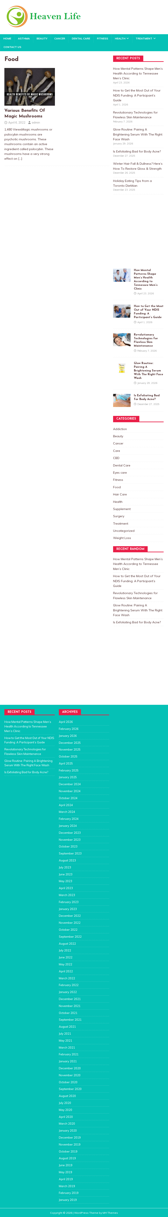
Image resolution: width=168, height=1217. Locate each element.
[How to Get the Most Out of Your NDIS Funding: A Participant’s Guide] (122, 315)
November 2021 (69, 1006)
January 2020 (68, 1130)
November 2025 (69, 749)
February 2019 (69, 1193)
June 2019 (65, 1165)
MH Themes (110, 1212)
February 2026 (69, 729)
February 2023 (69, 902)
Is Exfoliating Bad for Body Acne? (137, 151)
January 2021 (68, 1061)
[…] (20, 159)
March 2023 (67, 895)
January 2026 (68, 735)
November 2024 (69, 791)
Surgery (118, 516)
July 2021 (65, 1033)
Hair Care (120, 494)
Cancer (59, 38)
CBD (116, 458)
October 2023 (68, 846)
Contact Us (12, 47)
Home (7, 38)
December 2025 (70, 742)
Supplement (122, 509)
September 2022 (70, 936)
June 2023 (65, 874)
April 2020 (66, 1117)
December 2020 (70, 1068)
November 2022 (69, 922)
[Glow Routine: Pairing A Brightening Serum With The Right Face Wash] (122, 372)
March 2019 (67, 1186)
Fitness (102, 38)
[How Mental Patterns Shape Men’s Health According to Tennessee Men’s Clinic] (122, 279)
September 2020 (70, 1089)
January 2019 (68, 1200)
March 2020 (67, 1123)
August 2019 (67, 1158)
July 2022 (65, 950)
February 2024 (69, 818)
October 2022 (68, 929)
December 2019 (70, 1137)
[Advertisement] (140, 235)
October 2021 (68, 1013)
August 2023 (67, 860)
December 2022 (70, 915)
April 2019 (66, 1179)
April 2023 (66, 888)
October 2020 (68, 1082)
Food (117, 487)
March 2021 (67, 1047)
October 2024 (68, 798)
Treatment (144, 38)
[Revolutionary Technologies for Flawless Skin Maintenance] (122, 344)
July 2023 (65, 867)
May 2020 (65, 1110)
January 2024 (68, 825)
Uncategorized (124, 531)
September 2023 (70, 853)
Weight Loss (122, 538)
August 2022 (67, 943)
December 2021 (70, 999)
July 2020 (65, 1103)
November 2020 (69, 1075)
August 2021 (67, 1026)
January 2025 (68, 777)
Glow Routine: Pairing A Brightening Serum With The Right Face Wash (137, 134)
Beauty (42, 38)
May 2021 (65, 1040)
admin (36, 122)
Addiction (120, 429)
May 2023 (65, 881)
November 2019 (69, 1144)
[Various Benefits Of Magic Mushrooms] (29, 103)
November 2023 (69, 839)
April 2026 (66, 722)
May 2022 (65, 964)
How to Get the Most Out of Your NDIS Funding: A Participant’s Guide (137, 95)
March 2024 (67, 812)
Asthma (24, 38)
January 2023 (68, 909)
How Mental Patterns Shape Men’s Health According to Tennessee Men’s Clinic (138, 73)
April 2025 (66, 763)
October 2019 (68, 1151)
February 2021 (69, 1054)
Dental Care (81, 38)
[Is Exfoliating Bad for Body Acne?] (122, 405)
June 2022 (65, 957)
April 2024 (66, 805)
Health (120, 38)
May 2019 (65, 1172)
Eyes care (120, 473)
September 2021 (70, 1019)
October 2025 (68, 756)
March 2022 (67, 978)
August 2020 (67, 1096)
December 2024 (70, 784)
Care (116, 451)
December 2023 (70, 832)
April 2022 (66, 971)
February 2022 (69, 985)
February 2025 (69, 770)
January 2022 (68, 992)
